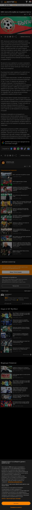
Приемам (16, 503)
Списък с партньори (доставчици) (11, 498)
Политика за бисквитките (15, 482)
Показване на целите (16, 507)
